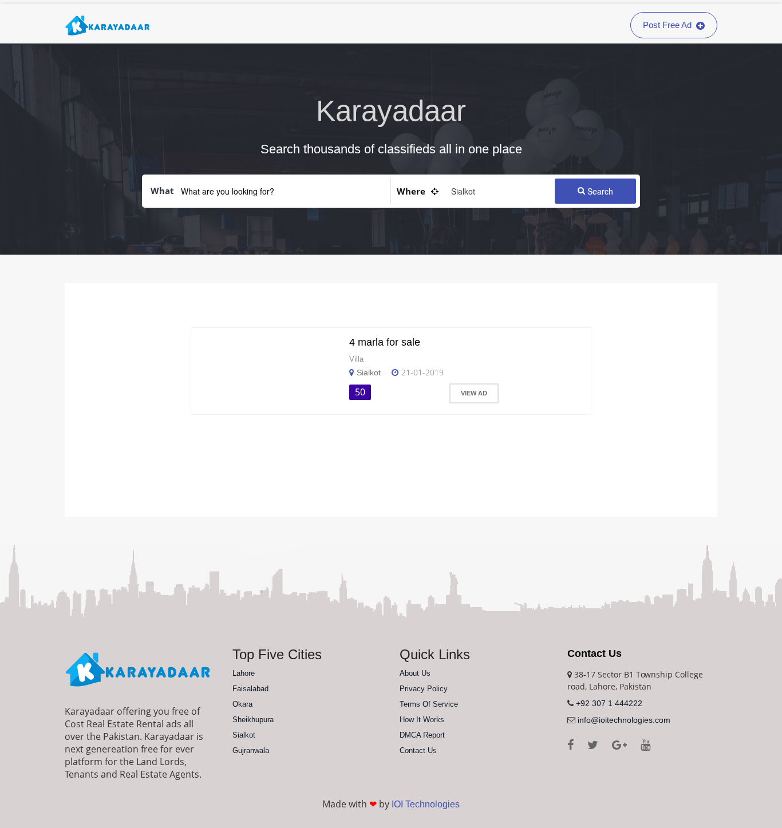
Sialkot (369, 372)
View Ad (474, 393)
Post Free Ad (668, 25)
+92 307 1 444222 (609, 703)
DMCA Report (422, 735)
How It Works (422, 719)
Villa (356, 359)
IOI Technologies (426, 804)
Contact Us (418, 750)
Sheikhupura (253, 719)
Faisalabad (250, 688)
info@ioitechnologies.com (624, 719)
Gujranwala (250, 750)
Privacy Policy (424, 688)
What (162, 190)
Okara (242, 704)
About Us (415, 673)
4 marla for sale (384, 342)
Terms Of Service (429, 704)
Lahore (243, 673)
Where (411, 191)
